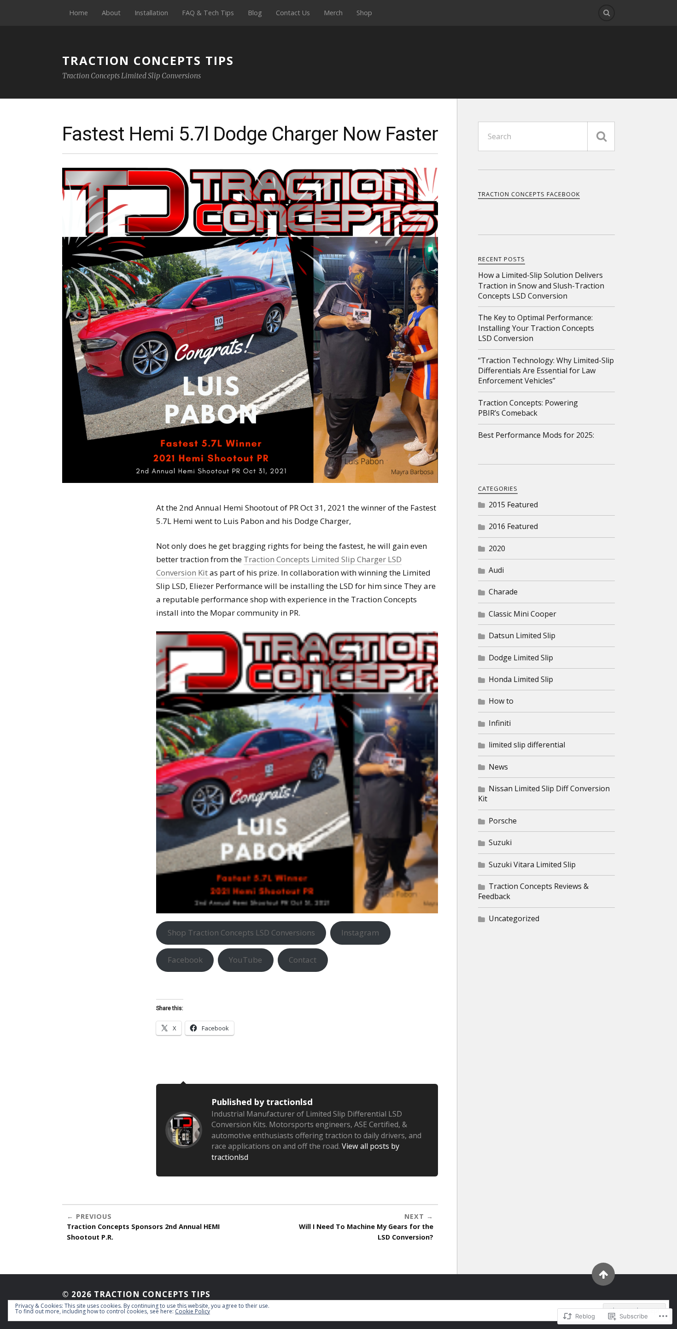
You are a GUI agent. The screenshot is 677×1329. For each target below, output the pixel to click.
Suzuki (500, 842)
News (498, 767)
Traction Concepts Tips (148, 60)
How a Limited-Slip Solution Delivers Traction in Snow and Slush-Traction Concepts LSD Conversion (541, 285)
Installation (151, 12)
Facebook (185, 959)
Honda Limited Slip (521, 679)
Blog (255, 12)
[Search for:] (546, 136)
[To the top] (603, 1274)
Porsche (503, 821)
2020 (497, 548)
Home (78, 12)
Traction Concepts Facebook (529, 194)
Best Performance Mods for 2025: (536, 435)
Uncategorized (514, 918)
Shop (364, 12)
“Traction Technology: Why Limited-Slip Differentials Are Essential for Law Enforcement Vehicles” (546, 370)
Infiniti (500, 723)
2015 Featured (513, 505)
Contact (302, 959)
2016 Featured (513, 526)
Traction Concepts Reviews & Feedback (533, 891)
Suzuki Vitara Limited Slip (532, 864)
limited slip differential (527, 745)
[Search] (606, 13)
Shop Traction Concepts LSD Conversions (241, 932)
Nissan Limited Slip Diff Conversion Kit (544, 793)
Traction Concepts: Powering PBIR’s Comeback (528, 408)
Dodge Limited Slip (521, 658)
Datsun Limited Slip (522, 635)
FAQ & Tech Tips (208, 12)
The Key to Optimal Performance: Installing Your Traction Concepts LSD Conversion (536, 327)
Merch (333, 12)
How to (501, 701)
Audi (496, 570)
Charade (503, 592)
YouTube (245, 959)
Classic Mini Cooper (522, 614)
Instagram (360, 932)
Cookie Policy (192, 1311)
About (111, 12)
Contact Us (293, 12)
